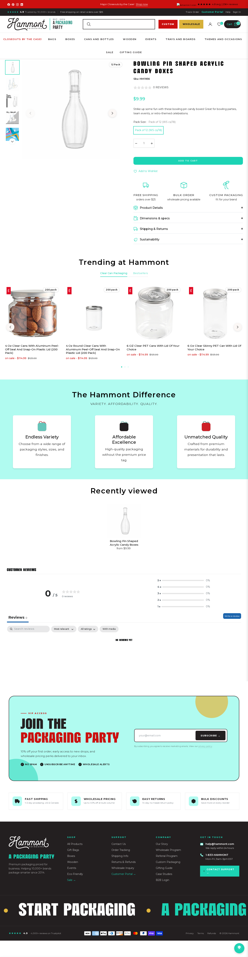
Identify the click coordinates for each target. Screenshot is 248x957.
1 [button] (121, 366)
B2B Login (162, 880)
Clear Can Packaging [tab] (113, 273)
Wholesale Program (168, 850)
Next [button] (112, 113)
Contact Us (118, 844)
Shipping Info (119, 856)
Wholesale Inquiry (122, 868)
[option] (71, 109)
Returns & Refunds (123, 862)
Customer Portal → (123, 874)
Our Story (162, 844)
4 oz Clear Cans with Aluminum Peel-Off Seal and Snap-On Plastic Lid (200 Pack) (32, 349)
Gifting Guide (164, 868)
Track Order (192, 12)
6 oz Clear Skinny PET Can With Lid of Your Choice (214, 347)
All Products (74, 844)
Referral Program (167, 856)
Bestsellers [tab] (140, 273)
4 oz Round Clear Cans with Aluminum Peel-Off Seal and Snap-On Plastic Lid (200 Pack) (93, 349)
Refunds (211, 933)
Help (228, 12)
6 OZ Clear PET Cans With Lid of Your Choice (153, 347)
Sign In (237, 12)
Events (71, 868)
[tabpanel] (124, 653)
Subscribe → (210, 735)
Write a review (232, 616)
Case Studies (164, 874)
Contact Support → (220, 871)
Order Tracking (120, 850)
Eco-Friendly (75, 874)
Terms (200, 933)
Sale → (71, 880)
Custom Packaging (168, 862)
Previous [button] (30, 113)
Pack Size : (154, 122)
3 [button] (128, 366)
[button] (119, 24)
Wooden (72, 862)
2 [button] (124, 366)
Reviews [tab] (17, 617)
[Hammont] (33, 842)
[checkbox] (109, 629)
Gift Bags (73, 850)
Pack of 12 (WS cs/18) (148, 130)
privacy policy (205, 746)
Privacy (190, 933)
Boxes (71, 856)
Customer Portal (212, 12)
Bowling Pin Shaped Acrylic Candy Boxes (124, 542)
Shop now (142, 4)
